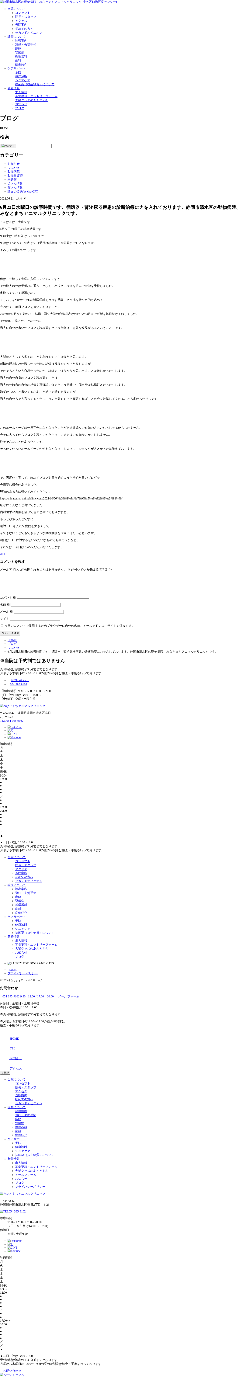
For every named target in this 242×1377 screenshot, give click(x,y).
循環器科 (21, 56)
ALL (3, 553)
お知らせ (21, 104)
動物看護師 (15, 175)
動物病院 (14, 171)
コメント (8, 597)
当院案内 (21, 24)
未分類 (12, 179)
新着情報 (14, 88)
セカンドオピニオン (28, 32)
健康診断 (21, 76)
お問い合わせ (20, 680)
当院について (17, 8)
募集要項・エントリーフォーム (36, 96)
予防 (18, 72)
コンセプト (22, 12)
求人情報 (21, 92)
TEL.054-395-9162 (11, 720)
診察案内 (21, 40)
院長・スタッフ (25, 16)
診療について (17, 36)
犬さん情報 (15, 183)
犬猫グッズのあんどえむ (31, 100)
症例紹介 (21, 64)
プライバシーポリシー (23, 973)
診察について (17, 1107)
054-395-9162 (18, 684)
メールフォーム (25, 1174)
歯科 (18, 60)
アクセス (21, 20)
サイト (4, 618)
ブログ (19, 108)
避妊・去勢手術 (25, 44)
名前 (5, 604)
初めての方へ (24, 28)
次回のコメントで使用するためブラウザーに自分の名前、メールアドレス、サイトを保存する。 (70, 625)
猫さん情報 (15, 187)
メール (6, 611)
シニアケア (22, 80)
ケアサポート (17, 68)
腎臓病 (19, 52)
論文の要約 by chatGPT (23, 191)
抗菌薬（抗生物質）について (34, 84)
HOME (12, 969)
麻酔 (18, 48)
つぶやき (14, 167)
